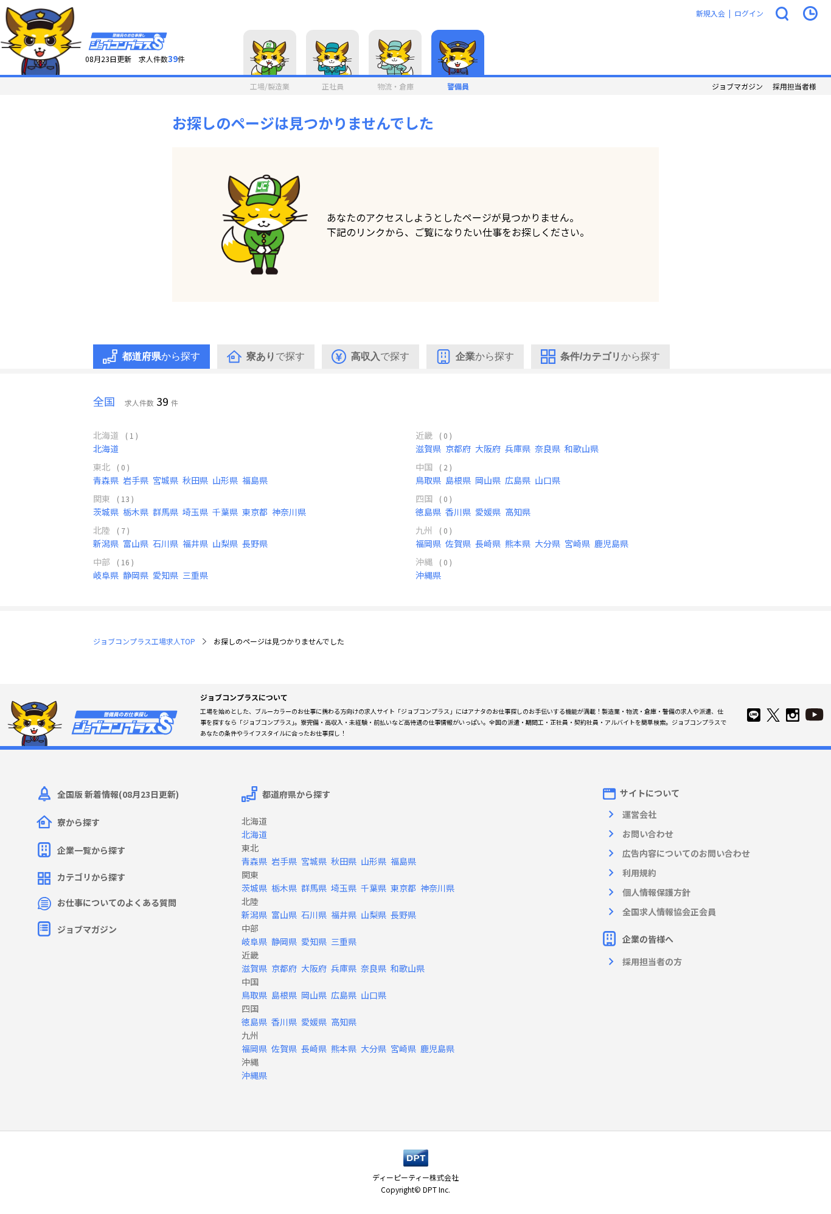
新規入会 (710, 13)
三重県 (195, 575)
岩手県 (135, 480)
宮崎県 (577, 543)
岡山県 (488, 480)
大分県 (547, 543)
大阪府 (488, 448)
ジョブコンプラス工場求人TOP (144, 641)
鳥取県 (428, 480)
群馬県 (165, 512)
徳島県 (428, 512)
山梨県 (225, 543)
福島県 (255, 480)
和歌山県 (582, 448)
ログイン (748, 13)
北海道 (106, 448)
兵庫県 (517, 448)
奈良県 (547, 448)
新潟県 (106, 543)
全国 (104, 401)
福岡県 (428, 543)
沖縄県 (428, 575)
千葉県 (225, 512)
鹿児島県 (611, 543)
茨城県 (106, 512)
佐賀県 (458, 543)
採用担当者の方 (652, 961)
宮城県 (165, 480)
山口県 (547, 480)
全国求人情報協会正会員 (669, 911)
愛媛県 (488, 512)
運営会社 (639, 814)
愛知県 (165, 575)
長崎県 (488, 543)
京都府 (458, 448)
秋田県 (195, 480)
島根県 (458, 480)
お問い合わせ (647, 834)
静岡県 (135, 575)
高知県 (517, 512)
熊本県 (517, 543)
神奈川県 (289, 512)
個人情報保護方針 (656, 892)
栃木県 (135, 512)
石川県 (165, 543)
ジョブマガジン (737, 86)
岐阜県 (106, 575)
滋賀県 (428, 448)
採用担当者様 (794, 86)
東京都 (255, 512)
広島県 (517, 480)
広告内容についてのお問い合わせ (686, 853)
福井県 (195, 543)
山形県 (225, 480)
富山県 (135, 543)
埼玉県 (195, 512)
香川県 (458, 512)
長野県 (255, 543)
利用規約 (639, 873)
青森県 (106, 480)
